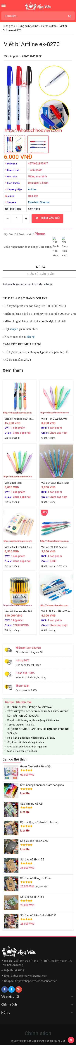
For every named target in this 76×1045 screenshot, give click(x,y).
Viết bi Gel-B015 (13, 483)
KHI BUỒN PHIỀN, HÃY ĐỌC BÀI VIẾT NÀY (29, 707)
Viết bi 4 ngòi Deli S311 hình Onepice (25, 418)
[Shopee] (18, 989)
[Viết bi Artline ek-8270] (14, 144)
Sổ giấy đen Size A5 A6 (34, 840)
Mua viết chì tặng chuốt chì (22, 751)
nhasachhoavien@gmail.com (30, 975)
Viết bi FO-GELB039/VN (54, 418)
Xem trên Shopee (38, 202)
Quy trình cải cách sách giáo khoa (25, 742)
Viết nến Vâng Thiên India (55, 483)
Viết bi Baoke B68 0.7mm (18, 547)
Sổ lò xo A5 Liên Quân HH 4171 (38, 915)
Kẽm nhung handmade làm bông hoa (42, 785)
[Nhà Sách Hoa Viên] (38, 951)
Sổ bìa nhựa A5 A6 (31, 803)
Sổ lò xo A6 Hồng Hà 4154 (35, 878)
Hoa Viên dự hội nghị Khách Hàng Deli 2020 (31, 737)
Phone (39, 234)
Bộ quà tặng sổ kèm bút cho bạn (39, 822)
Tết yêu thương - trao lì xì (20, 724)
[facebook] (4, 989)
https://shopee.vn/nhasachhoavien (36, 981)
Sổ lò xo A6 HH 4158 (32, 896)
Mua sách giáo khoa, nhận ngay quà (27, 746)
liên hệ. (31, 336)
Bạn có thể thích (15, 759)
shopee (14, 329)
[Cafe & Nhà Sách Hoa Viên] (38, 6)
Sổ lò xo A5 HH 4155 (32, 859)
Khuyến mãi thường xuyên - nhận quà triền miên (33, 720)
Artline (32, 189)
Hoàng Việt (59, 1041)
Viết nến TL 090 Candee (54, 547)
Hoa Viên (32, 1041)
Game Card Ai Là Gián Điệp (36, 766)
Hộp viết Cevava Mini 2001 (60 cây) (23, 611)
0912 (21, 970)
